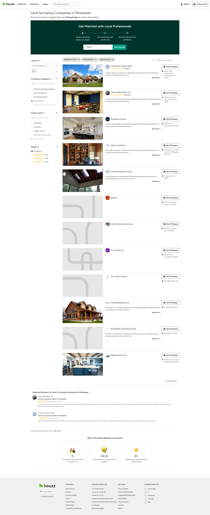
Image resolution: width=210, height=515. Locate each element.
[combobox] (69, 4)
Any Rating (37, 151)
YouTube (151, 499)
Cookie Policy (70, 502)
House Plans (38, 123)
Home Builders (39, 101)
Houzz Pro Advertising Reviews (102, 498)
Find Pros (22, 4)
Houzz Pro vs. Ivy (97, 495)
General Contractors (41, 97)
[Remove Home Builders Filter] (96, 60)
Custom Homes (39, 131)
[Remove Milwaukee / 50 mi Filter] (79, 60)
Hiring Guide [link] (71, 17)
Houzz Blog (152, 489)
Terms (68, 498)
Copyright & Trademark (73, 508)
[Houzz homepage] (8, 3)
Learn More (57, 431)
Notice (74, 495)
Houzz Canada (123, 489)
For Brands (95, 505)
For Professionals (98, 489)
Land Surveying (39, 139)
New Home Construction (42, 135)
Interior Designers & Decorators (44, 105)
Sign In (120, 508)
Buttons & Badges (98, 508)
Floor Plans (37, 127)
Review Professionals (125, 492)
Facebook (151, 495)
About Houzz (70, 489)
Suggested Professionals (126, 495)
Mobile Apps (70, 505)
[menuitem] (22, 4)
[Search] (54, 4)
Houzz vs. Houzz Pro (99, 492)
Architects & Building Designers (44, 89)
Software (34, 4)
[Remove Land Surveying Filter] (113, 60)
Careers (68, 492)
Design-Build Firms (40, 93)
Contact (121, 505)
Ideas (45, 4)
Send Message (172, 67)
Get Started (119, 47)
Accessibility (122, 498)
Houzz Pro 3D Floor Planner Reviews (104, 502)
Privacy (68, 495)
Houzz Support (123, 502)
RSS (149, 502)
